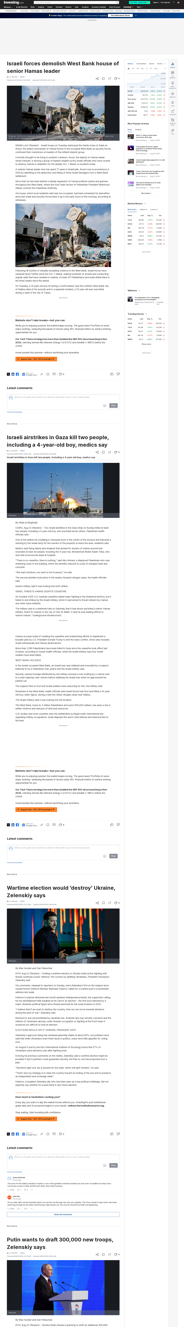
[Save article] (103, 42)
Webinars (132, 254)
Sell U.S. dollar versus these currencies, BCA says (146, 100)
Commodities (34, 11)
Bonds (151, 28)
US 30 (130, 55)
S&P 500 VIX (132, 75)
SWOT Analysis (142, 11)
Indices (130, 28)
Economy (72, 11)
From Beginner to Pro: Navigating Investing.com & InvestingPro (147, 262)
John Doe (16, 1160)
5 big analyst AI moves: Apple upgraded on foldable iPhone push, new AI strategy (149, 112)
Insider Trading (95, 11)
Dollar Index (132, 79)
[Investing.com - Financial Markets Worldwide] (14, 2)
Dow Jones (132, 63)
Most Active (132, 173)
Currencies (24, 11)
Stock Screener (114, 7)
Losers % (154, 173)
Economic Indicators (60, 11)
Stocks (159, 28)
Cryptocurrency (83, 11)
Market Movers (135, 167)
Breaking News (11, 11)
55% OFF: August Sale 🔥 (140, 2)
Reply (12, 1154)
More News (145, 157)
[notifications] (173, 2)
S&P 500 (131, 67)
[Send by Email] (54, 337)
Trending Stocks (136, 278)
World (22, 41)
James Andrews (18, 1141)
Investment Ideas (129, 11)
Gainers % (143, 173)
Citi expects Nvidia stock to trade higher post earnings (148, 148)
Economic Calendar (99, 7)
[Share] (97, 42)
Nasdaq (130, 71)
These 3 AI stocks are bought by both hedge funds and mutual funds (150, 136)
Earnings (119, 11)
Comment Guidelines (14, 376)
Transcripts (166, 11)
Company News (108, 11)
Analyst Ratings (155, 11)
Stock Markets (46, 11)
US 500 (130, 59)
